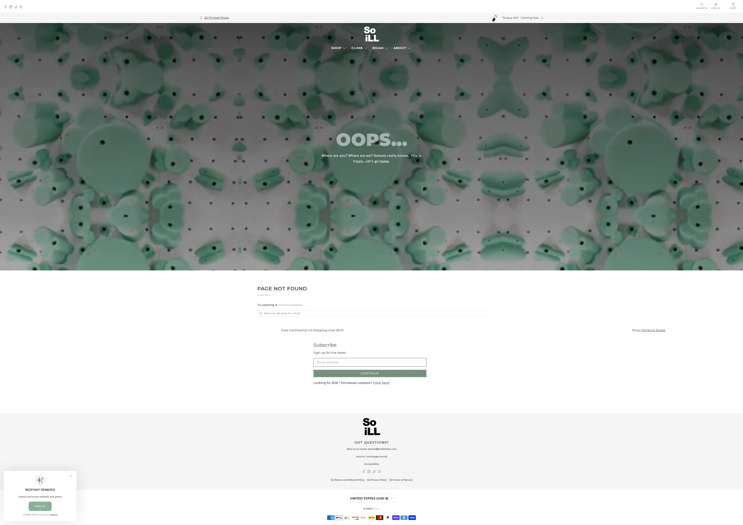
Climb (357, 48)
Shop (336, 48)
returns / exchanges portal (371, 456)
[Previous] (201, 17)
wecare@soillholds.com (382, 449)
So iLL (376, 508)
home (384, 161)
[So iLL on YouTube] (22, 7)
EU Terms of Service (401, 480)
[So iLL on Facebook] (6, 7)
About (399, 48)
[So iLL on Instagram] (11, 7)
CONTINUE (370, 373)
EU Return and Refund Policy (348, 480)
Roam (377, 48)
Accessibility (371, 464)
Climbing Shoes (422, 330)
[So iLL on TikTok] (17, 7)
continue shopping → (291, 305)
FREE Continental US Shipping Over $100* (466, 18)
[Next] (541, 17)
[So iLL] (371, 34)
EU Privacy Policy (377, 480)
